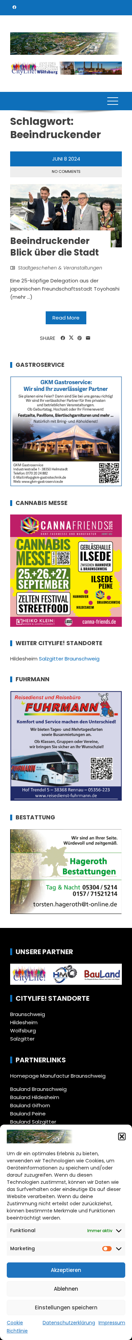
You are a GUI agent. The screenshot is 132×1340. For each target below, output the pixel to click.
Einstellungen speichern (66, 1307)
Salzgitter (22, 1038)
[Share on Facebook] (63, 338)
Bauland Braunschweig (38, 1089)
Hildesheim (24, 1022)
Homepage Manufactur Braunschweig (58, 1075)
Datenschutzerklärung (69, 1322)
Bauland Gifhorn (30, 1105)
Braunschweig (27, 1014)
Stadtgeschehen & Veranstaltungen (60, 267)
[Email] (88, 338)
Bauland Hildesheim (34, 1097)
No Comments (66, 171)
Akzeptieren (66, 1270)
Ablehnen (66, 1288)
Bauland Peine (28, 1113)
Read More (66, 317)
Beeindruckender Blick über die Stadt (54, 247)
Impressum (111, 1322)
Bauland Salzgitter (33, 1121)
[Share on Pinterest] (79, 338)
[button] (121, 1136)
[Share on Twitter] (71, 338)
